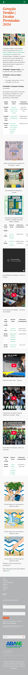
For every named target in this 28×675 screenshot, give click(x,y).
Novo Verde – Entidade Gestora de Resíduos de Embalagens (14, 52)
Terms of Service (14, 626)
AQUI (8, 570)
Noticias (5, 586)
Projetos (5, 584)
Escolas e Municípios (8, 582)
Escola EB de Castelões (11, 243)
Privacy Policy (6, 626)
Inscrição (5, 580)
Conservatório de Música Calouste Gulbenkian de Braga (13, 338)
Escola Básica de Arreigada (11, 236)
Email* (4, 604)
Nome (4, 611)
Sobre (4, 578)
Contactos (5, 588)
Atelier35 (15, 668)
